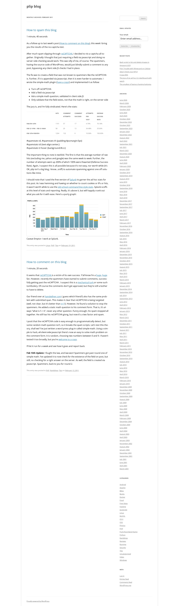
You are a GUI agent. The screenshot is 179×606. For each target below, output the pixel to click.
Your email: (124, 34)
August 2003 (124, 434)
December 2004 (126, 421)
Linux (48, 245)
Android (123, 484)
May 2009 (123, 409)
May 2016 (123, 242)
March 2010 (124, 377)
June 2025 (123, 112)
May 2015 (123, 273)
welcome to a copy (67, 339)
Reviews (123, 541)
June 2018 (123, 191)
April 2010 (123, 374)
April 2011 (123, 339)
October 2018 (125, 185)
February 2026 (125, 106)
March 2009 (124, 415)
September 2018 (126, 188)
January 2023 (125, 131)
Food (122, 500)
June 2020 (123, 160)
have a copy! (63, 82)
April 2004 (123, 431)
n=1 (63, 303)
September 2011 (126, 327)
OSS (121, 522)
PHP (52, 245)
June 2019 (123, 182)
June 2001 (123, 462)
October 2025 (125, 109)
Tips (56, 245)
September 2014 (126, 292)
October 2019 (125, 172)
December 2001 (126, 453)
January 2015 (125, 286)
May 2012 (123, 314)
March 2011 (124, 343)
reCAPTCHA (66, 53)
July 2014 (123, 295)
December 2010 (126, 349)
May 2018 (123, 194)
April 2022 (123, 141)
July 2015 (123, 270)
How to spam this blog (41, 30)
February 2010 (125, 380)
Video (122, 557)
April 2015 (123, 276)
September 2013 (126, 298)
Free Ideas (124, 503)
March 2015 (124, 280)
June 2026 (123, 100)
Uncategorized (125, 554)
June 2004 (123, 428)
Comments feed (126, 582)
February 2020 (125, 166)
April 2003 (123, 437)
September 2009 (126, 396)
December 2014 (126, 289)
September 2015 (126, 264)
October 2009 (125, 393)
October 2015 (125, 261)
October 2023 (125, 125)
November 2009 (126, 390)
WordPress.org (125, 585)
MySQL (122, 516)
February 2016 (125, 248)
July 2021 (123, 147)
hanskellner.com (53, 296)
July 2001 (123, 459)
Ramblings (54, 370)
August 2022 (124, 138)
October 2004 (125, 424)
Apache (122, 488)
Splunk (73, 179)
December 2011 (126, 320)
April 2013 (123, 305)
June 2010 (123, 368)
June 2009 (123, 406)
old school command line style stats (75, 187)
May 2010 (123, 371)
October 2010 (125, 355)
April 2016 (123, 245)
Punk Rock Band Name (128, 532)
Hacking (123, 506)
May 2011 (123, 336)
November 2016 (126, 226)
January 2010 (125, 384)
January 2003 (125, 440)
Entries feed (124, 579)
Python (122, 535)
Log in (122, 576)
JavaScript (123, 510)
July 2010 (123, 365)
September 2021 (126, 144)
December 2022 (126, 135)
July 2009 (123, 402)
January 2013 (125, 311)
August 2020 (124, 157)
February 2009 (125, 418)
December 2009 (126, 387)
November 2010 (126, 352)
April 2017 (123, 216)
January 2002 (125, 450)
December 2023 (126, 122)
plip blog (34, 6)
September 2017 (126, 207)
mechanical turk (86, 282)
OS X (121, 519)
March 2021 (124, 150)
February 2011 (125, 346)
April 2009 (123, 412)
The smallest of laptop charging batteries (135, 84)
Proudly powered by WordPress (38, 601)
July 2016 (123, 239)
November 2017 (126, 204)
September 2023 (126, 128)
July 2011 (123, 333)
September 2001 (126, 456)
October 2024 (125, 119)
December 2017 (126, 201)
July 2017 (123, 210)
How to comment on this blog (74, 43)
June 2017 (123, 213)
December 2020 (126, 153)
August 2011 (124, 330)
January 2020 (125, 169)
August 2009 (124, 399)
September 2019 (126, 176)
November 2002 (126, 443)
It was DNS (124, 75)
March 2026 (124, 103)
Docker (122, 497)
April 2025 (123, 116)
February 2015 (125, 283)
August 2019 (124, 179)
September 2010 (126, 358)
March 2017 (124, 220)
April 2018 (123, 198)
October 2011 (125, 324)
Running (123, 544)
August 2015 (124, 267)
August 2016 (124, 235)
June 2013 (123, 302)
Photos (122, 525)
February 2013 (125, 308)
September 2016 (126, 232)
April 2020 (123, 163)
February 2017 (125, 223)
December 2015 (126, 254)
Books (122, 494)
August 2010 (124, 361)
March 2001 (124, 469)
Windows (123, 560)
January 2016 (125, 251)
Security (123, 547)
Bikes (122, 491)
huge (98, 275)
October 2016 (125, 229)
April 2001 (123, 465)
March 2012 (124, 317)
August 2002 (124, 447)
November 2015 (126, 257)
